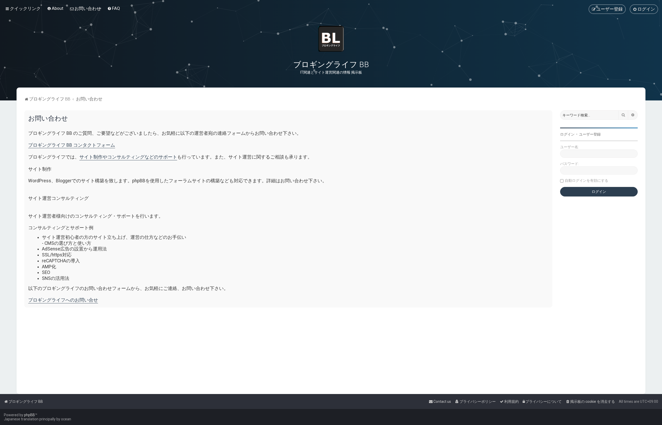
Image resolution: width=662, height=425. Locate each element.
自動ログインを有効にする (586, 180)
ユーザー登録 (590, 134)
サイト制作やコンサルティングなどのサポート (128, 157)
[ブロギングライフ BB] (331, 39)
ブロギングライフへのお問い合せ (63, 300)
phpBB (29, 415)
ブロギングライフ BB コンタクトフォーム (71, 145)
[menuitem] (55, 8)
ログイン (567, 134)
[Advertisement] (179, 347)
